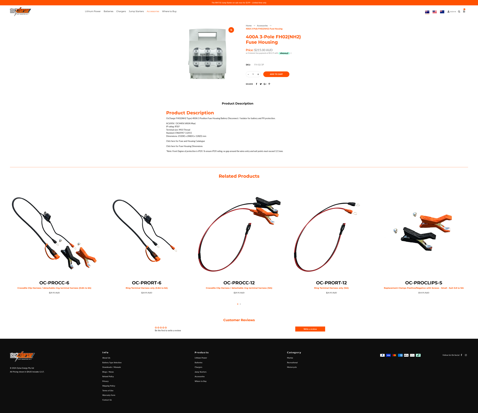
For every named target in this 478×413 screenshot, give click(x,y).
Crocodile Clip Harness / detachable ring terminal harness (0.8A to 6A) (54, 288)
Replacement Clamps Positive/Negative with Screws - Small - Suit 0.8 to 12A (424, 288)
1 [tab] (237, 304)
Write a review (310, 329)
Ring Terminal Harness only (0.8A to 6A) (147, 288)
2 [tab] (240, 304)
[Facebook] (461, 355)
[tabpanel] (54, 241)
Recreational (292, 362)
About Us (106, 358)
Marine (290, 358)
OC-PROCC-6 (54, 282)
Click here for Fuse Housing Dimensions (184, 146)
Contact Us (107, 400)
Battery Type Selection (111, 362)
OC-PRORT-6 (146, 282)
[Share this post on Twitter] (261, 84)
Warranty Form (108, 395)
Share (249, 84)
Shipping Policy (108, 386)
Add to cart (276, 74)
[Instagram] (466, 355)
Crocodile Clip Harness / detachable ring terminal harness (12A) (239, 288)
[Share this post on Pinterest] (269, 84)
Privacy (105, 381)
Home (249, 25)
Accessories (200, 376)
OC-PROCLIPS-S (423, 282)
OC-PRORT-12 (331, 282)
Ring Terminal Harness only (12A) (331, 288)
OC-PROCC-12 (239, 282)
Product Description (237, 103)
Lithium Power (201, 358)
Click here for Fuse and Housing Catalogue (185, 141)
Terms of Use (107, 390)
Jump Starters (201, 372)
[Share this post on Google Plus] (265, 84)
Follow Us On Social (451, 355)
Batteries (198, 362)
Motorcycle (292, 367)
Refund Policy (108, 376)
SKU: (248, 64)
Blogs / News (108, 372)
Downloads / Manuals (111, 367)
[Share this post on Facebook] (256, 84)
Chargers (198, 367)
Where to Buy (201, 381)
